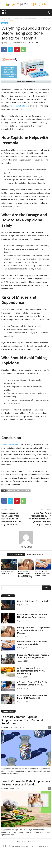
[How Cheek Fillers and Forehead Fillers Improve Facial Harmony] (8, 618)
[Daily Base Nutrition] (26, 4)
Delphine (4, 727)
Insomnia (11, 490)
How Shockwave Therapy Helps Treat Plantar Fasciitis (42, 573)
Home (3, 18)
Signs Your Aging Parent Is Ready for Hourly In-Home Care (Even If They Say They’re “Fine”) (40, 518)
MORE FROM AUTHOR (35, 555)
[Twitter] (10, 49)
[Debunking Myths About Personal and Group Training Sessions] (8, 659)
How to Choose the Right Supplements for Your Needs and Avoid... (25, 782)
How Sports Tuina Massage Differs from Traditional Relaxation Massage (25, 574)
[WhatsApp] (23, 49)
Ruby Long (7, 43)
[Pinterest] (17, 49)
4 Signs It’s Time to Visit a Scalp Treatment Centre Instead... (32, 683)
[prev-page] (24, 581)
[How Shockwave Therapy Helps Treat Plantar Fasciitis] (43, 564)
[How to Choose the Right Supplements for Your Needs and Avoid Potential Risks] (26, 809)
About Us (31, 842)
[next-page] (27, 581)
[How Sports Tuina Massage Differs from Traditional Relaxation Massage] (26, 564)
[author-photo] (26, 537)
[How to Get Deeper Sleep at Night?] (9, 564)
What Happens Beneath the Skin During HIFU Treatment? (32, 696)
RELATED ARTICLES (16, 555)
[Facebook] (4, 49)
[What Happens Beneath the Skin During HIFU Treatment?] (8, 699)
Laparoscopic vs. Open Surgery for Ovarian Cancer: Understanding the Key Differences (11, 518)
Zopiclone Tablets (23, 490)
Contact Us (21, 842)
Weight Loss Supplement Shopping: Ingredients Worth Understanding (31, 671)
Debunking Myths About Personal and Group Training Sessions (33, 656)
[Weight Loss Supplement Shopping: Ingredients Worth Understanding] (8, 672)
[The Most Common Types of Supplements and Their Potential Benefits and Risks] (26, 748)
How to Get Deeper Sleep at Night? (8, 572)
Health (10, 18)
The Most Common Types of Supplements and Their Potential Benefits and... (22, 720)
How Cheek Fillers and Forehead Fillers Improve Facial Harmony (32, 615)
